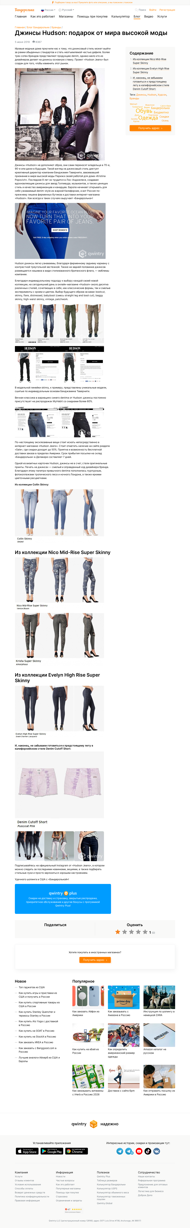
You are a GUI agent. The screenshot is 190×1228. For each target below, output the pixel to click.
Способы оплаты (24, 1188)
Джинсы (141, 94)
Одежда (148, 117)
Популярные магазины (68, 1188)
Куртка (136, 121)
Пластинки (153, 115)
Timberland (137, 106)
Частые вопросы (65, 1180)
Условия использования (28, 1184)
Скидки (164, 116)
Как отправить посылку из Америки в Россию (159, 1092)
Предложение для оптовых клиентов (153, 1186)
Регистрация (167, 9)
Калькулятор (120, 16)
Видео (148, 16)
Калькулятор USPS (107, 1188)
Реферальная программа (151, 1180)
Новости (60, 1176)
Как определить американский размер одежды (121, 1053)
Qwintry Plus (103, 1176)
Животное (149, 105)
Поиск (142, 9)
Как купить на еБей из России (85, 1051)
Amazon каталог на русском (154, 1051)
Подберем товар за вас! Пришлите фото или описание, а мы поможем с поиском (93, 2)
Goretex (134, 119)
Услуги (162, 16)
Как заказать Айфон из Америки (85, 1013)
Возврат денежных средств (30, 1192)
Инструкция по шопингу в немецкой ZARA (159, 1013)
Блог (137, 16)
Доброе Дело (145, 1195)
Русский (67, 9)
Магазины (66, 16)
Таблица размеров (107, 1180)
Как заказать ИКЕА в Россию (36, 1042)
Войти (152, 9)
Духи (137, 115)
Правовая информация (27, 1200)
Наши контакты (146, 1176)
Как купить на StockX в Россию (37, 1036)
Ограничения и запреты (69, 1200)
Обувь (144, 110)
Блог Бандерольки (38, 27)
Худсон (162, 94)
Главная (21, 16)
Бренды (56, 27)
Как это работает (43, 16)
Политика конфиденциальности (32, 1196)
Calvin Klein (165, 105)
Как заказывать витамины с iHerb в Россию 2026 (87, 1092)
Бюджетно (161, 112)
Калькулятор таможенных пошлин (111, 1198)
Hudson (151, 94)
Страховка (61, 1196)
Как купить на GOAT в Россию (36, 1030)
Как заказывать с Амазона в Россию (119, 1013)
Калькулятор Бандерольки (111, 1184)
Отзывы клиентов (24, 1180)
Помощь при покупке (92, 16)
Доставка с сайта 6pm (121, 1090)
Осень (165, 120)
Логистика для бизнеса (151, 1191)
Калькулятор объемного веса (113, 1192)
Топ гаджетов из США (32, 987)
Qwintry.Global (104, 1203)
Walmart (133, 104)
